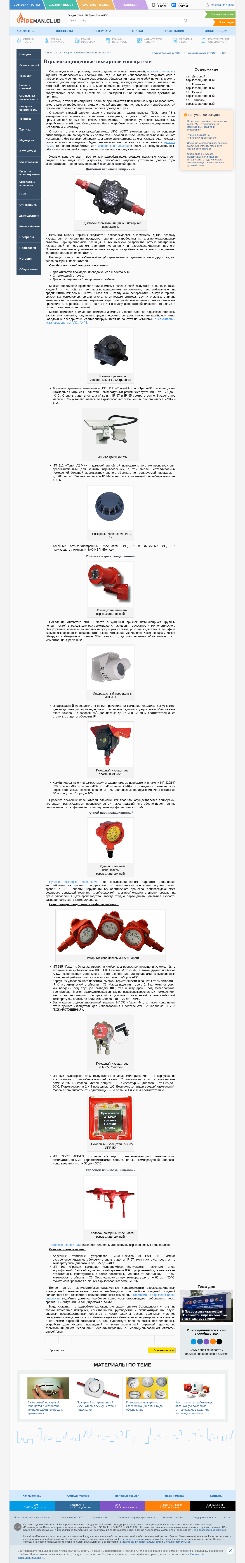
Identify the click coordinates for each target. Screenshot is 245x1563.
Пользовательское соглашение (32, 1517)
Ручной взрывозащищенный (200, 94)
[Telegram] (144, 1339)
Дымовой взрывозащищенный (200, 78)
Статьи (137, 30)
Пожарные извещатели (99, 52)
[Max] (206, 1341)
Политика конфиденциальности (136, 1517)
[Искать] (186, 20)
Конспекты (64, 30)
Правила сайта (100, 1517)
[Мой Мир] (165, 1339)
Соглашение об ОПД (71, 1517)
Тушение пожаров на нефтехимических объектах (202, 136)
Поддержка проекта (204, 1517)
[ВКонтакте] (82, 1339)
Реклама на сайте (222, 14)
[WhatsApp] (123, 1339)
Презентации (174, 30)
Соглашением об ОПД (177, 1541)
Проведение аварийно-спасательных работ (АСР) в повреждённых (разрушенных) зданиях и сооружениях (207, 125)
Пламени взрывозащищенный (200, 86)
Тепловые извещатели (65, 1245)
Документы (25, 30)
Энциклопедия (216, 30)
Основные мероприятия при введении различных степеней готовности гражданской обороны (207, 146)
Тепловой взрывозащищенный (200, 101)
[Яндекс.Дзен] (219, 1341)
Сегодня (25, 54)
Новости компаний (25, 87)
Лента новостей (29, 65)
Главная (48, 52)
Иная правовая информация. (209, 1529)
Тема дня (25, 75)
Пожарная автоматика (74, 52)
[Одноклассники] (102, 1339)
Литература (102, 30)
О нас (227, 1517)
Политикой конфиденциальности (141, 1541)
